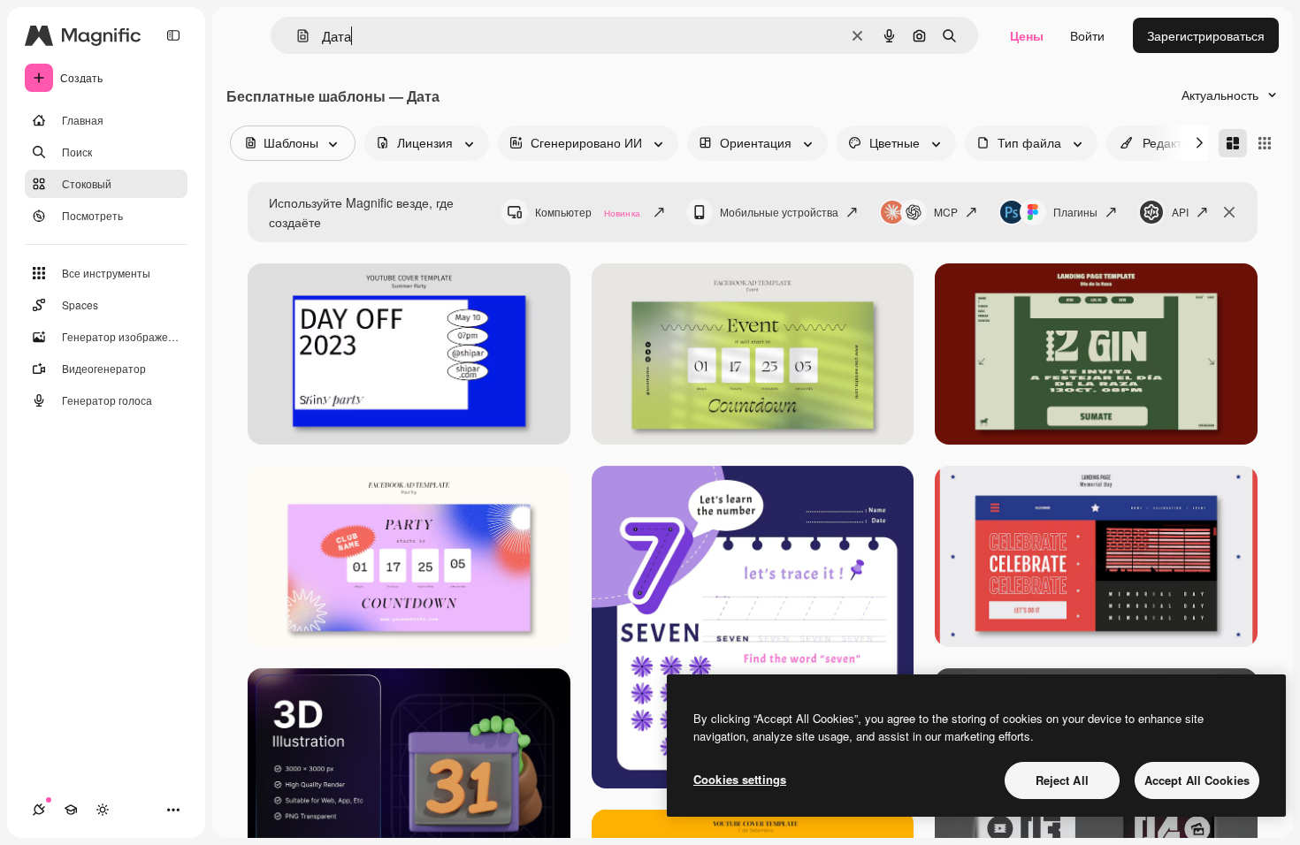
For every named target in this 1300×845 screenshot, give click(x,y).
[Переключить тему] (102, 810)
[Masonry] (1233, 143)
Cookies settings (739, 779)
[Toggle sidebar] (173, 35)
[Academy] (71, 810)
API (1180, 211)
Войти (1087, 35)
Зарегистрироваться (1206, 35)
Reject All (1062, 780)
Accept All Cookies (1197, 780)
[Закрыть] (1229, 212)
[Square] (1264, 143)
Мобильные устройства (779, 211)
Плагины (1075, 211)
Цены (1027, 35)
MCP (946, 211)
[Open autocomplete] (295, 35)
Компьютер (587, 211)
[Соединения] (39, 810)
